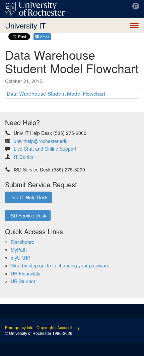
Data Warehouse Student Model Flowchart (56, 93)
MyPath (19, 249)
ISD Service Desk (27, 215)
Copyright (45, 327)
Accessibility (68, 327)
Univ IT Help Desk (28, 197)
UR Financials (25, 273)
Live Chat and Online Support (45, 148)
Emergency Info (19, 327)
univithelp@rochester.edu (41, 141)
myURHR (20, 257)
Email (44, 36)
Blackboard (22, 242)
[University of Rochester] (35, 9)
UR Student (23, 281)
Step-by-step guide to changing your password (60, 265)
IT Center (24, 156)
